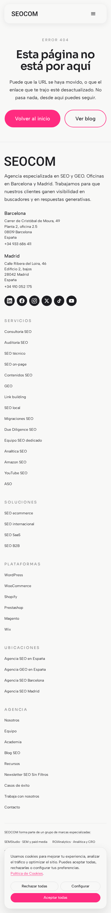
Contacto (12, 807)
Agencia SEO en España (24, 658)
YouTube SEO (15, 473)
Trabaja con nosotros (21, 796)
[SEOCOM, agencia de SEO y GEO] (24, 13)
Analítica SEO (15, 451)
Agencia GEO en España (25, 669)
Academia (12, 742)
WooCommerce (17, 586)
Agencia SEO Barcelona (24, 680)
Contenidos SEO (18, 375)
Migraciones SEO (18, 419)
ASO (8, 484)
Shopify (10, 597)
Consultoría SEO (17, 332)
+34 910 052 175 (18, 286)
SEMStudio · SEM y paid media (25, 842)
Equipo (10, 731)
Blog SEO (12, 753)
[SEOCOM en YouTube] (71, 301)
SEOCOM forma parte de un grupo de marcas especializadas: (47, 832)
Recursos (12, 764)
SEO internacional (19, 524)
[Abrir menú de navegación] (93, 14)
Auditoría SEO (16, 342)
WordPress (13, 575)
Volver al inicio (32, 118)
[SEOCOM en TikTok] (59, 301)
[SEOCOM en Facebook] (22, 301)
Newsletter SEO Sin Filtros (26, 774)
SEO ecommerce (18, 513)
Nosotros (11, 720)
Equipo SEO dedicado (23, 440)
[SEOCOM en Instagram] (34, 301)
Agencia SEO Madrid (21, 691)
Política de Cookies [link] (27, 873)
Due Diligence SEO (20, 429)
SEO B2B (12, 546)
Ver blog (85, 118)
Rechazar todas (34, 886)
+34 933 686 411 (17, 244)
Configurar (80, 886)
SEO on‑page (15, 364)
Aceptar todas (55, 897)
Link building (15, 397)
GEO (8, 386)
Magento (11, 618)
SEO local (12, 408)
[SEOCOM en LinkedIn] (9, 301)
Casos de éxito (16, 785)
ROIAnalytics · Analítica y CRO (73, 842)
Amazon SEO (15, 462)
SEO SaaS (12, 535)
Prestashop (13, 607)
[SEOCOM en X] (47, 301)
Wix (7, 629)
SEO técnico (14, 353)
